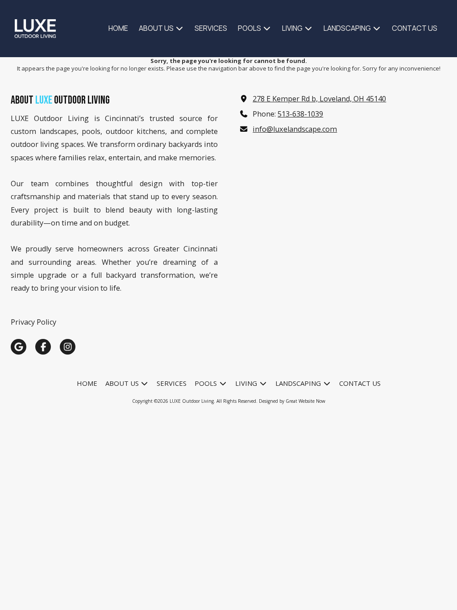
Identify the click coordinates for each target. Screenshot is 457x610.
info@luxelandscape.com (295, 129)
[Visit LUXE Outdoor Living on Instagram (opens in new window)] (67, 347)
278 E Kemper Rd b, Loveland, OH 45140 (319, 99)
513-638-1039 (300, 114)
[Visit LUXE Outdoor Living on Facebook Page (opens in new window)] (43, 347)
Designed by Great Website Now (292, 401)
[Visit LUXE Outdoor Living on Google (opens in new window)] (18, 347)
